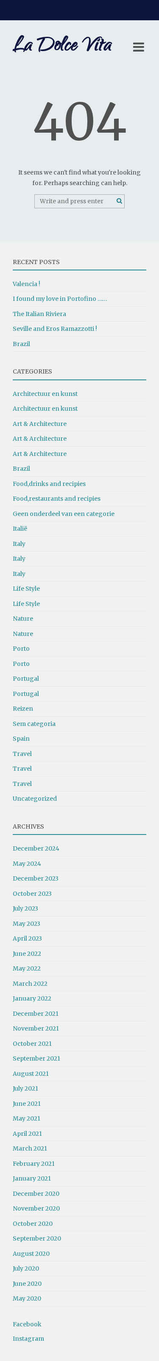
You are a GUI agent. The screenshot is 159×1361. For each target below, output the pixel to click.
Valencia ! (26, 284)
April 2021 (27, 1133)
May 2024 (27, 863)
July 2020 (26, 1268)
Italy (19, 544)
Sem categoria (34, 724)
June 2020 (27, 1283)
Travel (22, 754)
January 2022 (32, 998)
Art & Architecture (40, 424)
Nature (23, 618)
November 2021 (36, 1028)
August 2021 (31, 1073)
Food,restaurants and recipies (56, 498)
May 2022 (27, 968)
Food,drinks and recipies (49, 484)
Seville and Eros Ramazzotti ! (55, 329)
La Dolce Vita (62, 47)
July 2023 (25, 908)
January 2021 (32, 1178)
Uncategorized (35, 798)
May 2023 (26, 923)
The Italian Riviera (39, 314)
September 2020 (37, 1238)
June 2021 (27, 1103)
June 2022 (27, 953)
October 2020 (33, 1223)
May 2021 (26, 1118)
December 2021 (36, 1013)
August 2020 (31, 1253)
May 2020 (27, 1298)
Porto (21, 648)
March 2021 (30, 1148)
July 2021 (25, 1088)
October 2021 (32, 1043)
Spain (21, 738)
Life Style (26, 588)
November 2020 (36, 1208)
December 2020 (36, 1193)
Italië (20, 528)
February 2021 (34, 1163)
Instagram (28, 1338)
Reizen (23, 708)
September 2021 (36, 1058)
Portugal (26, 678)
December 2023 (36, 878)
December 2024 (36, 848)
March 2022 (30, 983)
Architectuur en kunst (45, 394)
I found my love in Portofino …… (60, 299)
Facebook (27, 1324)
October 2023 (32, 893)
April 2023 (27, 938)
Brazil (21, 344)
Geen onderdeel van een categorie (63, 514)
